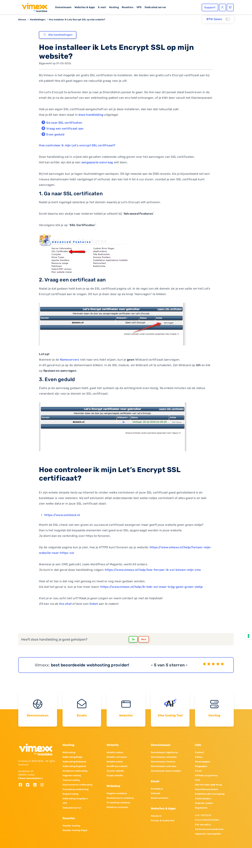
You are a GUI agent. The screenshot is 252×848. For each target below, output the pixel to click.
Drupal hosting (70, 794)
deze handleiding (90, 114)
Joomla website (115, 771)
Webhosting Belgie (73, 757)
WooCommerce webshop (120, 798)
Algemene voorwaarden (208, 833)
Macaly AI (156, 816)
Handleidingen (37, 19)
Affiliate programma (206, 775)
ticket (93, 604)
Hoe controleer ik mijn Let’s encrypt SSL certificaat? (77, 145)
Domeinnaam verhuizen (164, 757)
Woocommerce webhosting (77, 784)
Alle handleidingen (60, 34)
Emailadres (157, 788)
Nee (143, 639)
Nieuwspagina (202, 761)
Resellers (127, 7)
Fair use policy (203, 824)
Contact (199, 752)
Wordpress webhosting (75, 771)
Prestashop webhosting (76, 789)
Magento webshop (117, 793)
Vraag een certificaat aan (64, 128)
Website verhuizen (117, 757)
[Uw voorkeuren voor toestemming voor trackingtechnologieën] (248, 635)
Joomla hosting (71, 780)
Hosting (114, 7)
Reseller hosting (71, 825)
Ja (133, 639)
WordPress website (117, 766)
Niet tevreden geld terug (208, 784)
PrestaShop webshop (118, 802)
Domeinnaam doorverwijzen (166, 771)
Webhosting (69, 752)
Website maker (115, 761)
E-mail (102, 7)
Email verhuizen (159, 798)
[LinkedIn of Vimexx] (36, 785)
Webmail (155, 793)
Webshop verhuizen (117, 807)
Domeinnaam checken (163, 761)
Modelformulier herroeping (209, 794)
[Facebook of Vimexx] (21, 785)
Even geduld (55, 134)
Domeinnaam (63, 7)
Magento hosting (72, 775)
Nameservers (69, 359)
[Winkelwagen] (230, 7)
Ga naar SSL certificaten (64, 122)
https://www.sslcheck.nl (62, 515)
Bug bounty (201, 807)
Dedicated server (155, 7)
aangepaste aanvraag (97, 162)
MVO (197, 780)
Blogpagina (201, 766)
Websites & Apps (85, 7)
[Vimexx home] (33, 6)
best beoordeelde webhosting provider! (90, 665)
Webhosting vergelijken (75, 798)
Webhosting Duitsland (74, 761)
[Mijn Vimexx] (222, 7)
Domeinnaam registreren (164, 752)
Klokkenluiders (203, 798)
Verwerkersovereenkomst (209, 829)
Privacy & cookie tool (162, 820)
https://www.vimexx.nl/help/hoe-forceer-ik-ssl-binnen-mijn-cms (153, 570)
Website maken (115, 752)
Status (198, 757)
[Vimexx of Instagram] (43, 785)
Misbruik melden (204, 803)
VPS (139, 7)
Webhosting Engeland (74, 766)
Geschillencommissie (206, 789)
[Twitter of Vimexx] (29, 785)
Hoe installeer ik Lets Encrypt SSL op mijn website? (77, 19)
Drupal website (115, 775)
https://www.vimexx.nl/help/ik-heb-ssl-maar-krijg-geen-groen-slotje (151, 587)
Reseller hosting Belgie (75, 830)
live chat (65, 604)
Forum (198, 771)
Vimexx (22, 19)
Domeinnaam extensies (163, 766)
